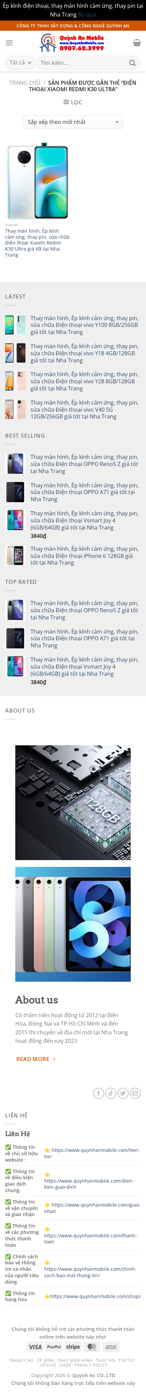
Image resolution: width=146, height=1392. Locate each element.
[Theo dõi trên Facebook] (98, 1093)
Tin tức (126, 1360)
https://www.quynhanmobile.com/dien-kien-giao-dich (89, 1184)
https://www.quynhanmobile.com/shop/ (95, 1296)
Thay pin (105, 1360)
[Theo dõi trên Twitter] (123, 1093)
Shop (65, 1365)
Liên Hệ (48, 1365)
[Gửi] (133, 63)
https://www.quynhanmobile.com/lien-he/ (92, 1153)
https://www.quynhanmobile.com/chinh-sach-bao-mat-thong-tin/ (90, 1272)
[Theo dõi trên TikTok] (110, 1093)
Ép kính (45, 1360)
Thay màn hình (74, 1360)
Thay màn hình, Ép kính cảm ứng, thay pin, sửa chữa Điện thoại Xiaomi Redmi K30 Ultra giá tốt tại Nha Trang (37, 243)
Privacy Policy (91, 1365)
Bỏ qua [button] (87, 14)
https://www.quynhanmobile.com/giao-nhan (92, 1208)
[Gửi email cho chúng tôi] (135, 1093)
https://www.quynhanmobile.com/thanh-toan (90, 1238)
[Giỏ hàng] (137, 42)
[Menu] (9, 42)
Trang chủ (25, 82)
